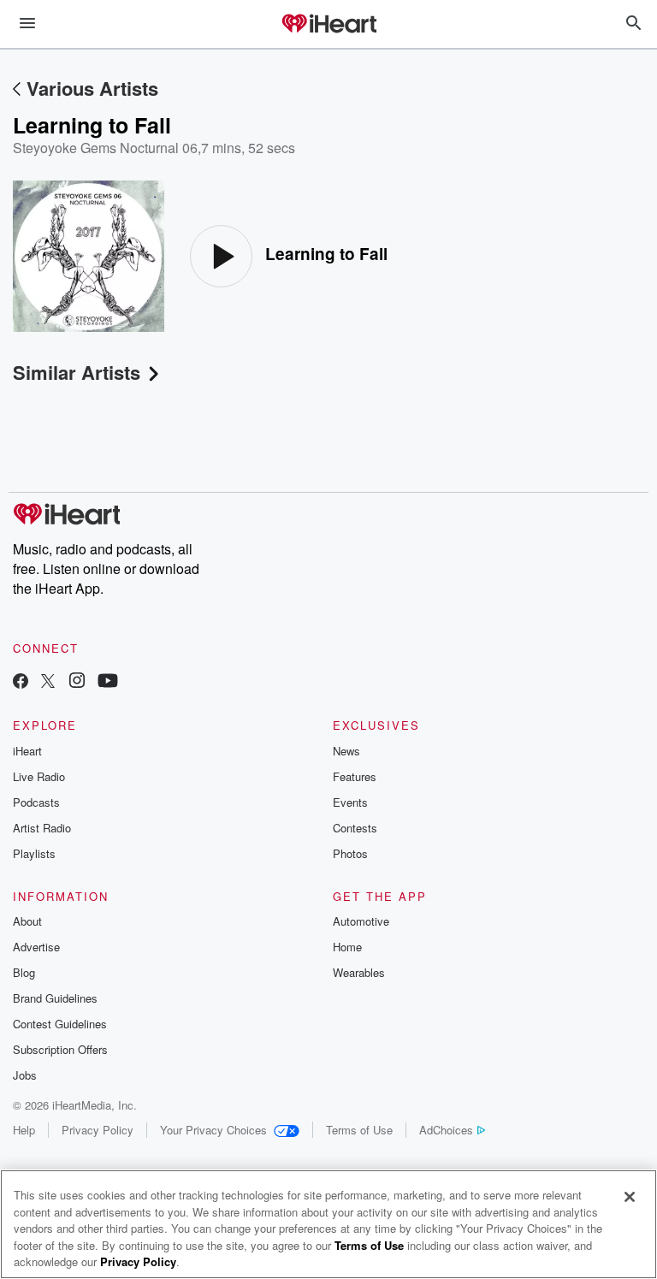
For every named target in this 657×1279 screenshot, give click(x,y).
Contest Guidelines (60, 1024)
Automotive (361, 921)
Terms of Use (359, 1130)
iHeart (27, 751)
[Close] (629, 1197)
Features (354, 776)
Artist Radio (42, 828)
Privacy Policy (97, 1130)
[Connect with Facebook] (20, 682)
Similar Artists (76, 372)
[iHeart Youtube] (108, 682)
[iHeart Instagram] (77, 682)
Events (350, 802)
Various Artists (92, 88)
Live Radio (39, 776)
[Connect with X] (48, 682)
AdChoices (446, 1130)
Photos (350, 853)
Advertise (36, 947)
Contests (355, 828)
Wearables (359, 972)
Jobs (25, 1075)
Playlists (34, 853)
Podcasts (36, 802)
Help (24, 1130)
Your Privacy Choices (213, 1130)
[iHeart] (328, 25)
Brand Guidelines (55, 998)
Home (347, 947)
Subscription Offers (60, 1049)
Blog (24, 972)
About (27, 921)
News (346, 751)
